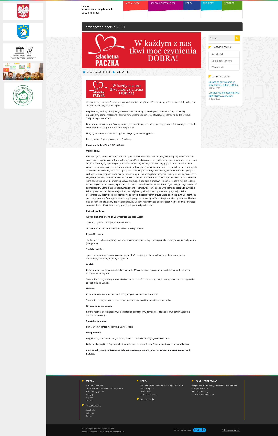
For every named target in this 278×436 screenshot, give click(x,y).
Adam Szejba (123, 72)
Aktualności (132, 3)
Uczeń (188, 3)
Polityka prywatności (231, 430)
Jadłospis (90, 412)
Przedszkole (93, 405)
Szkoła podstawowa (222, 60)
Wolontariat (217, 67)
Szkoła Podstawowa (162, 3)
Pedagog (89, 394)
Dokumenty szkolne (94, 385)
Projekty (208, 3)
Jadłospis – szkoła (148, 394)
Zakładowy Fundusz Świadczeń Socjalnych (104, 388)
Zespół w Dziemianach (97, 9)
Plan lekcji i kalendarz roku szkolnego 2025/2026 (161, 385)
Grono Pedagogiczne (95, 391)
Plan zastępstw (147, 388)
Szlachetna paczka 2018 (105, 27)
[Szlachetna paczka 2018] (141, 50)
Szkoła (90, 381)
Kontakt (229, 3)
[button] (237, 38)
